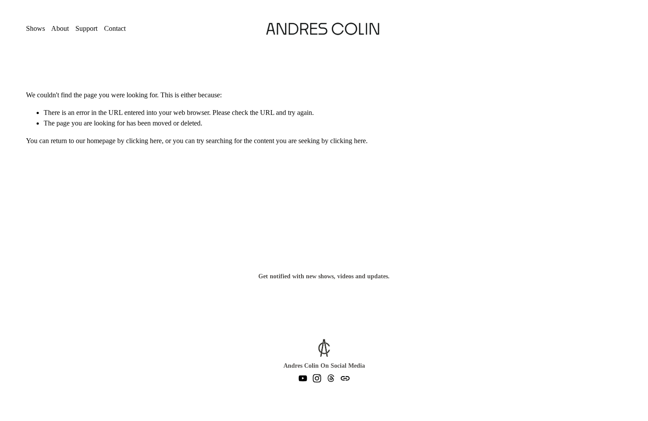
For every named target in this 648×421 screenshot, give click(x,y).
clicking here (144, 140)
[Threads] (331, 378)
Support (86, 28)
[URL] (345, 378)
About (60, 28)
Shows (35, 28)
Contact (115, 28)
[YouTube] (302, 378)
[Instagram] (317, 378)
